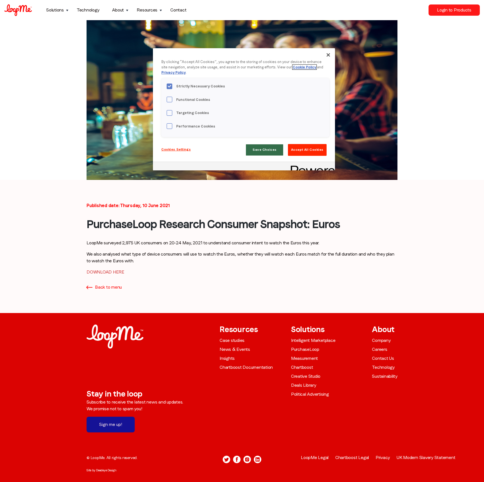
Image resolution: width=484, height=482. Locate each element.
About (118, 10)
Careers (379, 349)
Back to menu (108, 287)
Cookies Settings (176, 149)
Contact (178, 10)
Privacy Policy (173, 72)
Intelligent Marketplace (313, 340)
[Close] (328, 55)
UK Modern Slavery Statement (426, 457)
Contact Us (383, 358)
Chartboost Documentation (246, 367)
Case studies (232, 340)
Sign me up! (110, 424)
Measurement (304, 358)
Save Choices (265, 150)
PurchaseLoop (305, 349)
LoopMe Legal (315, 457)
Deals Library (303, 385)
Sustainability (384, 376)
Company (381, 340)
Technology (88, 10)
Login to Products (454, 10)
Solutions (55, 10)
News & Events (235, 349)
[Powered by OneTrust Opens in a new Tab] (311, 166)
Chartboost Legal (352, 457)
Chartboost (302, 367)
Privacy (383, 457)
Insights (227, 358)
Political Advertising (310, 394)
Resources (147, 10)
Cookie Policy (304, 67)
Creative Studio (305, 376)
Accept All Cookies (307, 150)
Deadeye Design (106, 470)
